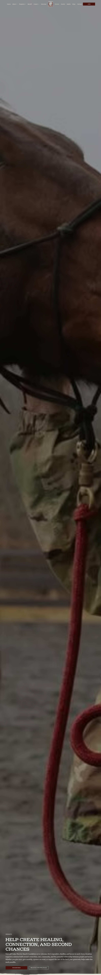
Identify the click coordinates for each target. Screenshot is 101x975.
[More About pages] (16, 4)
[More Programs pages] (25, 4)
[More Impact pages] (38, 4)
